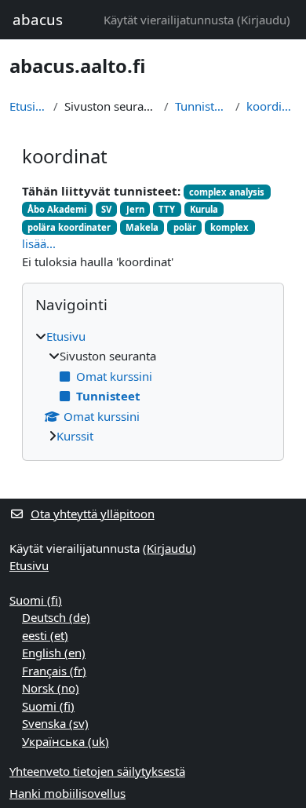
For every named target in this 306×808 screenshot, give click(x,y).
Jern (135, 209)
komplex (229, 227)
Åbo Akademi (56, 209)
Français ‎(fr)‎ (54, 670)
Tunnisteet (201, 106)
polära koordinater (69, 227)
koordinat (271, 106)
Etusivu (28, 106)
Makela (142, 227)
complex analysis (226, 192)
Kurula (204, 209)
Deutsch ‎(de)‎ (56, 617)
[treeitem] (153, 386)
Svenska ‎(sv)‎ (55, 723)
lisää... (39, 243)
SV (106, 209)
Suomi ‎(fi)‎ (35, 600)
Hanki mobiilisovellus (67, 793)
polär (184, 227)
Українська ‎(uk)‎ (65, 741)
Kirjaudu (263, 19)
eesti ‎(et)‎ (45, 635)
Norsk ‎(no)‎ (50, 688)
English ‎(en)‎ (54, 652)
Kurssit (74, 436)
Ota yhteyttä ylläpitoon (93, 513)
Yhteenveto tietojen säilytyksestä (97, 771)
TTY (166, 209)
